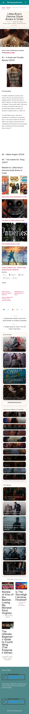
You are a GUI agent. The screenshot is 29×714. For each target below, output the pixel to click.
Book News (22, 602)
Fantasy (14, 23)
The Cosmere (21, 605)
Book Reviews (9, 615)
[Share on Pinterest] (13, 309)
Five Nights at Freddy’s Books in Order (13, 220)
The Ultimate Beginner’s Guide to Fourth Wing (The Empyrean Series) (7, 642)
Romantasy (8, 659)
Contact (9, 670)
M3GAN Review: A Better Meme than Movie (19, 293)
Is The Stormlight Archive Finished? (21, 595)
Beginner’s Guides (7, 656)
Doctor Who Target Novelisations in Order (14, 196)
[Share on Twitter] (8, 309)
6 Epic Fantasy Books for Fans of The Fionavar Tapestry (7, 299)
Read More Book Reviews (14, 402)
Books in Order (7, 23)
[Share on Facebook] (4, 309)
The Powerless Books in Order (11, 244)
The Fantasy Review (14, 2)
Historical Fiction (21, 23)
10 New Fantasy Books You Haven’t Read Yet (7, 293)
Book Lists (16, 21)
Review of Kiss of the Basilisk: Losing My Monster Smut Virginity (7, 602)
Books (21, 21)
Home (3, 7)
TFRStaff (8, 21)
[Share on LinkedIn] (17, 309)
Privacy (4, 670)
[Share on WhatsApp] (22, 309)
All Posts (8, 7)
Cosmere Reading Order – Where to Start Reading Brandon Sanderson (14, 268)
